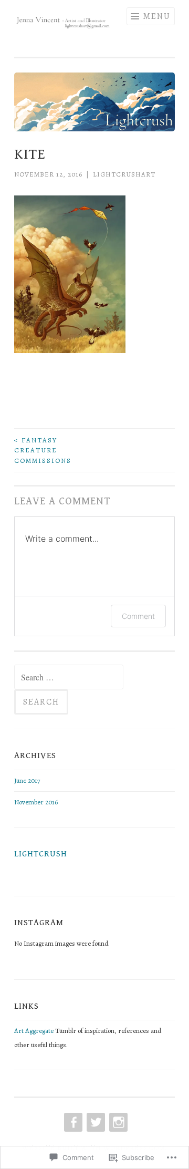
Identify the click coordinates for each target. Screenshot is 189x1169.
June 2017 (27, 780)
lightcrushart (124, 174)
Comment (138, 616)
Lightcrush (40, 854)
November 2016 (36, 802)
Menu (157, 16)
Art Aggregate (34, 1030)
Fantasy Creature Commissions (42, 450)
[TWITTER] (95, 1122)
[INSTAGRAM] (117, 1122)
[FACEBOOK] (72, 1122)
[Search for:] (68, 678)
